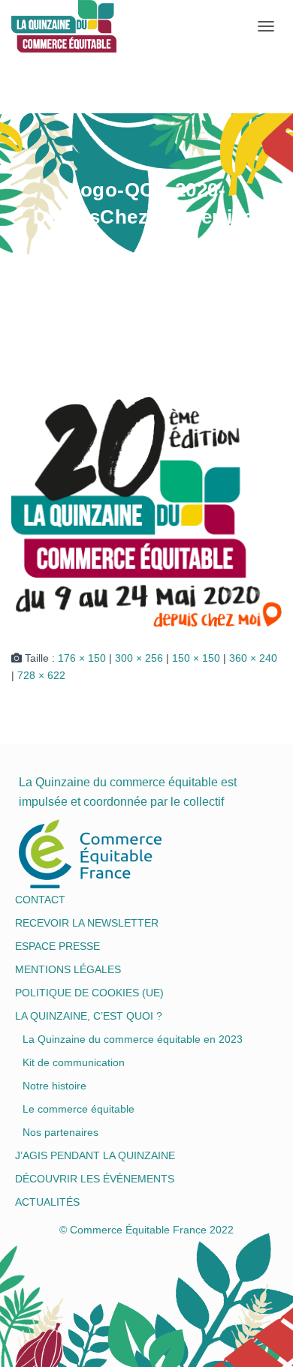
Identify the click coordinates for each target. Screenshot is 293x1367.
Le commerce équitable (78, 1109)
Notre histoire (54, 1086)
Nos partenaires (60, 1132)
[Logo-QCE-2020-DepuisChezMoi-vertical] (146, 511)
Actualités (47, 1202)
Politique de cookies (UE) (89, 993)
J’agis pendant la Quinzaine (95, 1155)
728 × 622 (41, 675)
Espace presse (57, 946)
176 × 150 (82, 658)
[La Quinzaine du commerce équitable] (17, 26)
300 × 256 (139, 658)
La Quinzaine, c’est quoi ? (88, 1016)
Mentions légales (68, 969)
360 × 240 (253, 658)
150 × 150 (196, 658)
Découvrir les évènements (94, 1179)
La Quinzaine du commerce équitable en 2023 (133, 1039)
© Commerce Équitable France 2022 (146, 1230)
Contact (40, 900)
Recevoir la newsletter (87, 923)
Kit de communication (74, 1062)
